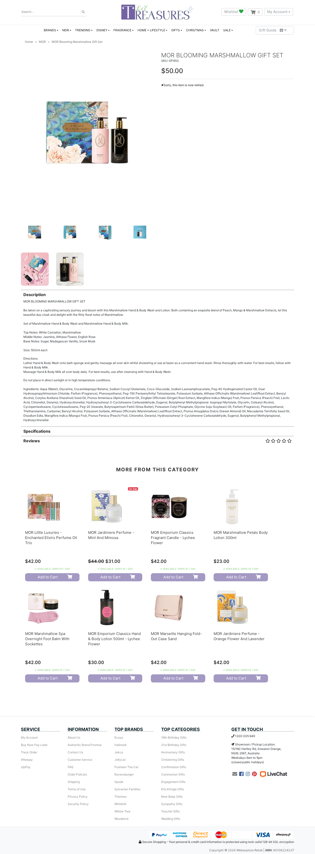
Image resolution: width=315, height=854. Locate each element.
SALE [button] (227, 30)
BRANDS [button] (50, 30)
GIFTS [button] (175, 30)
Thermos (120, 796)
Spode (118, 782)
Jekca (118, 752)
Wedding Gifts (170, 819)
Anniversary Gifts (173, 752)
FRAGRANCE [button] (122, 30)
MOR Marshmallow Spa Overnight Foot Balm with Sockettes (47, 638)
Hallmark (120, 745)
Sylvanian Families (127, 789)
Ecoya (118, 737)
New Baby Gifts (172, 796)
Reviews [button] (31, 440)
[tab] (157, 356)
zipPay (26, 767)
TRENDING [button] (82, 30)
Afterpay (27, 759)
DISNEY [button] (101, 30)
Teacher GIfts (170, 811)
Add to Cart (48, 577)
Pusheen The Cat (126, 767)
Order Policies (77, 774)
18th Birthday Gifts (174, 737)
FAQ (70, 767)
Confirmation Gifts (173, 767)
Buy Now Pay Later (34, 745)
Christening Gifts (172, 759)
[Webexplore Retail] (157, 12)
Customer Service (80, 759)
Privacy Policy (78, 796)
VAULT (214, 30)
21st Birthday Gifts (173, 745)
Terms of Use (77, 789)
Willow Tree (122, 811)
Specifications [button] (36, 431)
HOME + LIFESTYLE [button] (151, 30)
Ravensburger (124, 774)
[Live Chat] (273, 774)
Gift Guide (269, 30)
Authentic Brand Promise (85, 745)
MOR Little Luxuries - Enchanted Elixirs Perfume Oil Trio (51, 537)
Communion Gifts (173, 774)
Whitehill (120, 804)
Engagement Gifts (173, 782)
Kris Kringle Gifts (172, 789)
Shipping (74, 782)
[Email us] (234, 774)
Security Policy (78, 804)
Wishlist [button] (231, 11)
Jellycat (120, 759)
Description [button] (34, 294)
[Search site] (83, 12)
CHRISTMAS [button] (195, 30)
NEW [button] (65, 30)
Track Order (29, 752)
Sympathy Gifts (171, 804)
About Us (74, 737)
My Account (277, 11)
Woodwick (121, 819)
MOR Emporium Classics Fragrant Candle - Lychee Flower (173, 537)
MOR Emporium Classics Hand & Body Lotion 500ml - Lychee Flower (114, 638)
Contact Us (75, 752)
